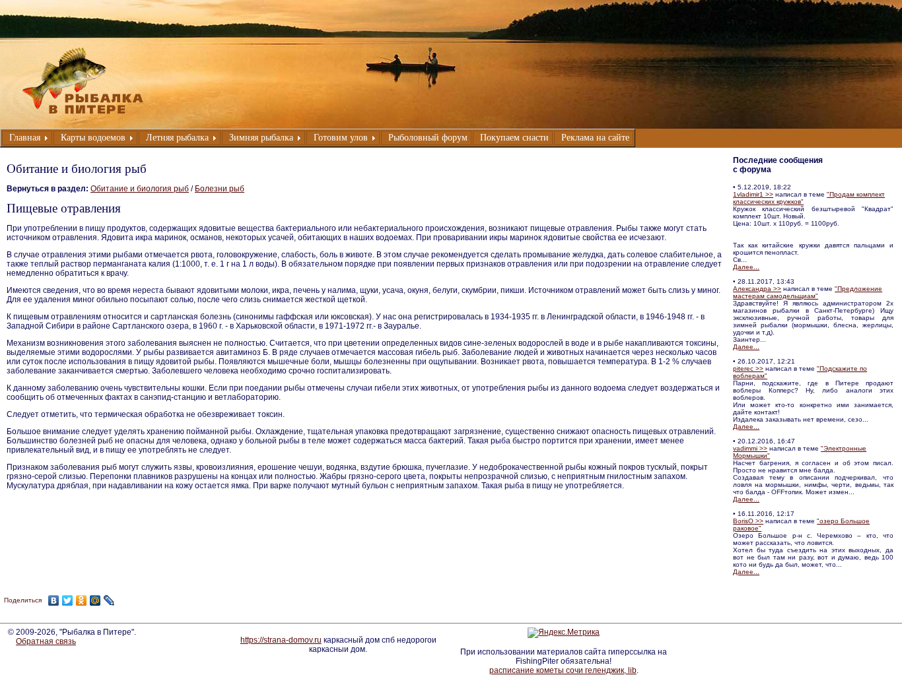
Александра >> (757, 288)
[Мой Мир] (95, 600)
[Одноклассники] (81, 600)
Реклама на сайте (595, 138)
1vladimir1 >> (753, 194)
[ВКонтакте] (54, 600)
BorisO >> (748, 521)
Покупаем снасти (514, 138)
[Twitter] (68, 600)
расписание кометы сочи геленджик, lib (563, 670)
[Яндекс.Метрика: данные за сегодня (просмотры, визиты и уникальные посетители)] (564, 632)
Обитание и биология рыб (139, 188)
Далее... (746, 267)
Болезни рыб (219, 188)
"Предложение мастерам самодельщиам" (807, 292)
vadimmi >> (750, 448)
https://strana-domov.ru (281, 640)
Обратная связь (46, 641)
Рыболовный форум (428, 138)
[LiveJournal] (109, 600)
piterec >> (748, 368)
